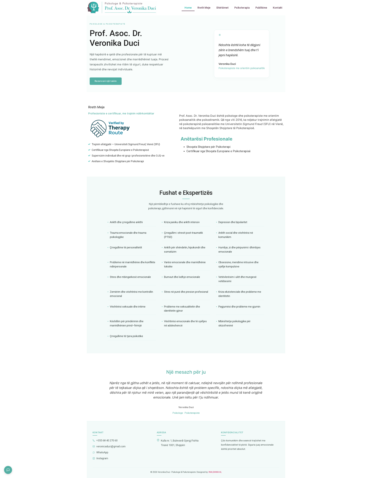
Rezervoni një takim (106, 81)
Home (188, 7)
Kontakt (277, 7)
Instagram (102, 458)
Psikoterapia (242, 7)
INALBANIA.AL (215, 472)
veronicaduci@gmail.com (111, 446)
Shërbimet (222, 7)
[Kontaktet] (8, 470)
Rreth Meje (203, 7)
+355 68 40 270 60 (107, 440)
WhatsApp (102, 452)
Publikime (261, 7)
